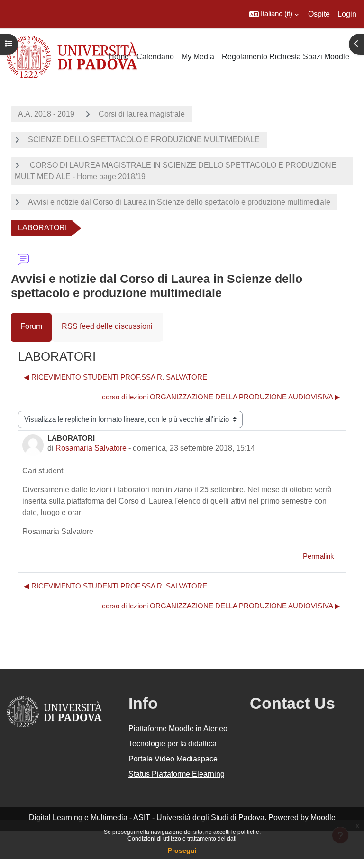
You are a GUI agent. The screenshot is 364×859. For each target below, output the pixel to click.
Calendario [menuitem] (155, 57)
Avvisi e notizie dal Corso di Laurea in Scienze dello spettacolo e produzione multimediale (179, 202)
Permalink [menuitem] (318, 556)
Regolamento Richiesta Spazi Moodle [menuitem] (285, 57)
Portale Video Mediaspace (173, 759)
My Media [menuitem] (198, 57)
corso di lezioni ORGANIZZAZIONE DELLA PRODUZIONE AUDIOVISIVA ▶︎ (221, 397)
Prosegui (182, 850)
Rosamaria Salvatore (91, 448)
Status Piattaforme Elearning (176, 774)
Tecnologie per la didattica (172, 744)
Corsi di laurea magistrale (142, 114)
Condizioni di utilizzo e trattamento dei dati (182, 838)
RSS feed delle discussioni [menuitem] (107, 326)
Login (346, 14)
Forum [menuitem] (31, 326)
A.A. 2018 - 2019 (46, 114)
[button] (274, 14)
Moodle (323, 818)
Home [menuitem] (119, 57)
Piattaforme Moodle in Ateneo (178, 728)
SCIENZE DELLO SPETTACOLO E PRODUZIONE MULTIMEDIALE (144, 140)
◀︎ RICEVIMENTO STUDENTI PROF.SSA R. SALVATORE (115, 377)
